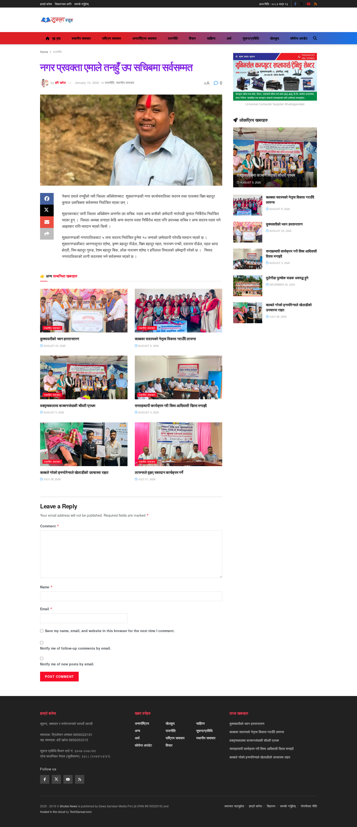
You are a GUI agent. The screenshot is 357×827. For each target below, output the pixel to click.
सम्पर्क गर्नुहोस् (81, 4)
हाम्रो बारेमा (46, 4)
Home (44, 52)
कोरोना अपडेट (298, 38)
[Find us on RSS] (315, 4)
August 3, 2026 (148, 412)
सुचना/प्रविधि (251, 38)
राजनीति (173, 38)
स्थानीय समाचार (81, 38)
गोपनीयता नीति (309, 806)
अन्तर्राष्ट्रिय (142, 723)
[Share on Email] (47, 222)
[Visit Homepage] (57, 20)
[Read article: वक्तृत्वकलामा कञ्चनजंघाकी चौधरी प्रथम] (84, 377)
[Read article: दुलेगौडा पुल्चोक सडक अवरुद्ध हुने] (247, 285)
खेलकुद (274, 38)
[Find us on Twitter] (301, 4)
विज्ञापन (271, 806)
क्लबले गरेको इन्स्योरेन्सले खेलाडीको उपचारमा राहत (74, 472)
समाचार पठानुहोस (234, 806)
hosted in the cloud (52, 812)
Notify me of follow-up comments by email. (75, 648)
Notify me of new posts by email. (67, 664)
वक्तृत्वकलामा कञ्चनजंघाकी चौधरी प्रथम (67, 405)
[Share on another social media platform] (47, 234)
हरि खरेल (60, 82)
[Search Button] (315, 38)
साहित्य (211, 38)
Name (46, 586)
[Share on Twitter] (47, 210)
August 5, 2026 (53, 412)
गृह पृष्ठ (56, 38)
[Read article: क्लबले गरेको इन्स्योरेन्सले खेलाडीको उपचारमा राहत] (84, 444)
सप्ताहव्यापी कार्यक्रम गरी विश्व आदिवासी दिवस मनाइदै (171, 405)
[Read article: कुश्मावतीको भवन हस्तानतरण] (84, 310)
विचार (192, 38)
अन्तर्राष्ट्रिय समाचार (144, 38)
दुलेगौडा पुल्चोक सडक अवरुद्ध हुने (287, 277)
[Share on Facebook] (47, 199)
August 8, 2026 (148, 346)
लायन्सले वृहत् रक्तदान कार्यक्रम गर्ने (159, 472)
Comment (49, 525)
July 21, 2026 (146, 479)
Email (46, 608)
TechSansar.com (81, 812)
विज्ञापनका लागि (63, 4)
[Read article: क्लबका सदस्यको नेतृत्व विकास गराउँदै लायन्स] (178, 310)
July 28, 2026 (52, 479)
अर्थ (229, 38)
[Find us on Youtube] (309, 4)
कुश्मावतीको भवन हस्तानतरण (59, 338)
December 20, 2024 (282, 284)
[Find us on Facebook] (295, 4)
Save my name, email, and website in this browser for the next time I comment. (110, 630)
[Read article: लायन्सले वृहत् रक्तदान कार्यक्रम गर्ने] (178, 444)
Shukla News (68, 806)
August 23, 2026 (54, 346)
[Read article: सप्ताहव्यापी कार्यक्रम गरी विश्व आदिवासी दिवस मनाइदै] (178, 377)
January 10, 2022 (87, 82)
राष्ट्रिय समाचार (111, 38)
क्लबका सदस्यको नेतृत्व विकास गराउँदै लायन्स (165, 338)
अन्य (137, 730)
